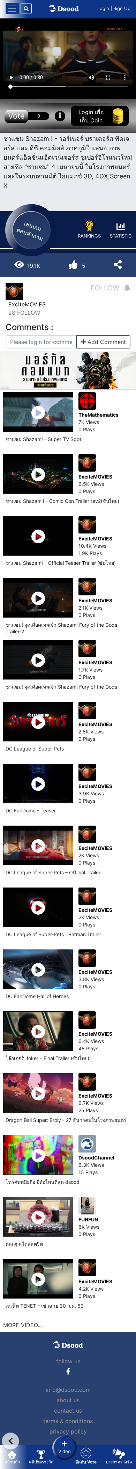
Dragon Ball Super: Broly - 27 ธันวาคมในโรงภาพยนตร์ (66, 1120)
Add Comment (106, 341)
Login (103, 8)
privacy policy (68, 1431)
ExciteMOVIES (27, 304)
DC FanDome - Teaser (31, 810)
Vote (16, 115)
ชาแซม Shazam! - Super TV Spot (43, 439)
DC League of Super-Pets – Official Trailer (53, 872)
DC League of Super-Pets (35, 749)
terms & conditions (68, 1421)
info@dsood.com (68, 1389)
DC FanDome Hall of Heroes (37, 996)
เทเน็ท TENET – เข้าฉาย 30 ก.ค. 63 (45, 1306)
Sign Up (121, 8)
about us (68, 1400)
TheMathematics (98, 415)
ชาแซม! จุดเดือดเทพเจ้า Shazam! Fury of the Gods (61, 687)
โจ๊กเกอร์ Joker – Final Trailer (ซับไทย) (47, 1058)
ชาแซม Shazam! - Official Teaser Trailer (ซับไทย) (61, 563)
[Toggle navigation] (12, 8)
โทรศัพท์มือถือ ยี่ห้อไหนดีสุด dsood (43, 1182)
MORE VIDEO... (22, 1325)
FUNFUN (88, 1219)
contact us (68, 1410)
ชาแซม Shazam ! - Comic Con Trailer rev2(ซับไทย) (62, 501)
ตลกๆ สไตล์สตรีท (24, 1244)
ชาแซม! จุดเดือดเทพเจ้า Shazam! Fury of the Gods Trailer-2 (61, 628)
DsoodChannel (96, 1158)
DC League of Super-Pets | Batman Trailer (53, 934)
